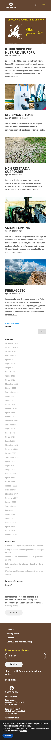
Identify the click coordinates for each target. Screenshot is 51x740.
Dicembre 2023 (11, 384)
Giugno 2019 (10, 518)
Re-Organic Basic (19, 115)
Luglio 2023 (10, 396)
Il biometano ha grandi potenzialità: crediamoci (24, 546)
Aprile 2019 (10, 527)
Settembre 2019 (12, 506)
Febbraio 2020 (11, 486)
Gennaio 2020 (10, 490)
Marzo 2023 (10, 404)
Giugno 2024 (10, 368)
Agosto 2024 (10, 360)
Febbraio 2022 (11, 417)
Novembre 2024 (11, 347)
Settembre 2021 (12, 425)
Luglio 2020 (10, 466)
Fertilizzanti (22, 118)
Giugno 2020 (10, 470)
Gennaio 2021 (10, 441)
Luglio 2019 (10, 514)
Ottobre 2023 (10, 388)
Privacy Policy (11, 606)
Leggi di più (10, 680)
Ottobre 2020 (10, 453)
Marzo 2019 (10, 531)
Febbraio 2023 (11, 408)
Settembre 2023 (12, 392)
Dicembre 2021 (11, 421)
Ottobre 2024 (10, 351)
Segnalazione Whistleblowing (19, 642)
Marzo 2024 (10, 380)
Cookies (10, 638)
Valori (19, 55)
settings (23, 731)
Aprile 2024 (10, 376)
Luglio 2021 (10, 429)
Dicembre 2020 (11, 445)
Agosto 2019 (10, 510)
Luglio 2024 (10, 364)
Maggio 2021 (10, 433)
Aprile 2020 (10, 478)
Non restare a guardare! (17, 170)
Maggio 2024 (10, 372)
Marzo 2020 (10, 482)
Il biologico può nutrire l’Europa (20, 51)
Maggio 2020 (10, 474)
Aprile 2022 (10, 413)
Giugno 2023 (10, 400)
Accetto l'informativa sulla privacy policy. (23, 672)
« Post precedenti (12, 324)
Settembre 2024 (12, 356)
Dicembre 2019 (11, 494)
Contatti (10, 630)
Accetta (8, 736)
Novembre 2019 (11, 498)
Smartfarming (17, 228)
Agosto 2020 (10, 461)
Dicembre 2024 (11, 343)
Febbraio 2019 (11, 535)
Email (8, 585)
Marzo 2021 (10, 437)
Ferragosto (15, 291)
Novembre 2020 (11, 449)
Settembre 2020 (12, 457)
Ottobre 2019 (10, 502)
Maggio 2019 (10, 523)
